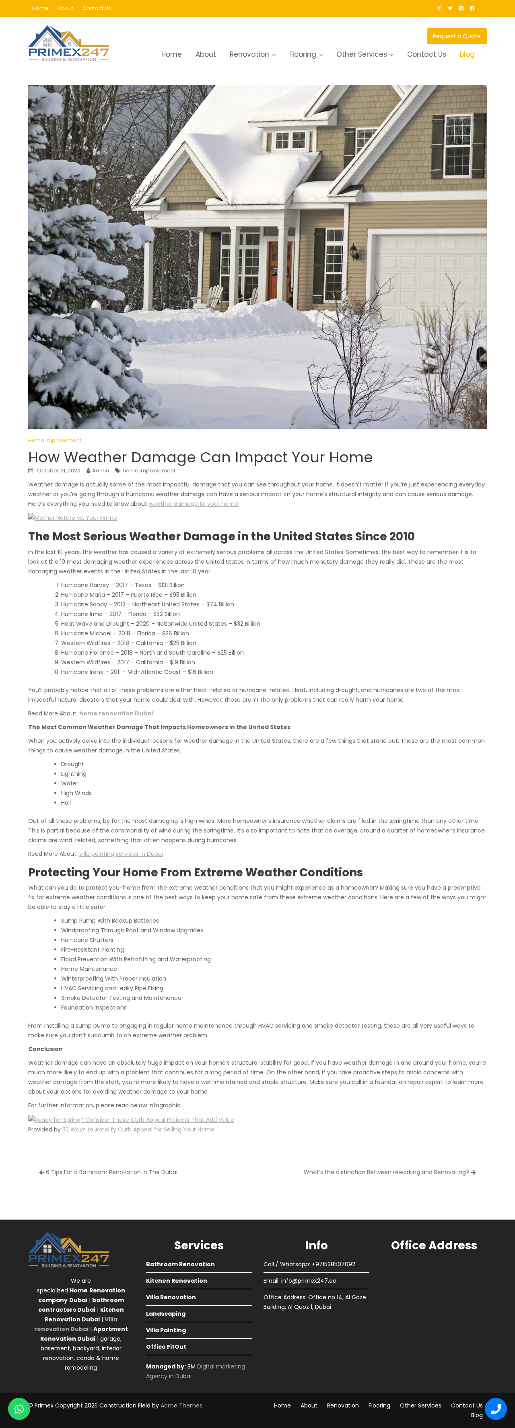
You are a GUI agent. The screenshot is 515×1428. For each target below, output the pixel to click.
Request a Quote (457, 36)
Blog (467, 54)
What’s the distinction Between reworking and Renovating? (386, 1172)
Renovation (249, 54)
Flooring (302, 54)
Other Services (361, 54)
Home (40, 8)
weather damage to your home (193, 504)
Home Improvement (54, 440)
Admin (100, 470)
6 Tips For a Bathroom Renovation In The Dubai (111, 1172)
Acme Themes (181, 1405)
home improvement (149, 470)
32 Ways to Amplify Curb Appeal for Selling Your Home (138, 1129)
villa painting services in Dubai (121, 854)
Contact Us (96, 8)
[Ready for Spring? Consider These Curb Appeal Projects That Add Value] (131, 1119)
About (65, 8)
